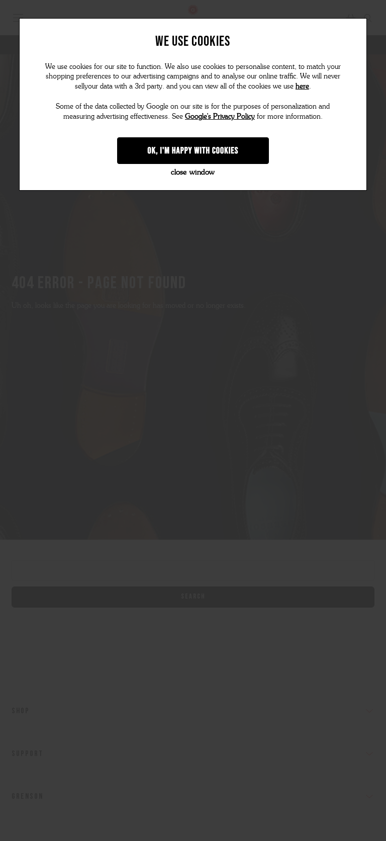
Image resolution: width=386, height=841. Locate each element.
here (302, 86)
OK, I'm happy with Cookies (193, 150)
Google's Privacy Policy (220, 116)
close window (193, 172)
